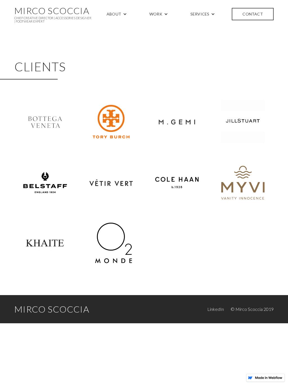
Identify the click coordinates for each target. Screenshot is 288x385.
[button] (116, 14)
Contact (252, 14)
